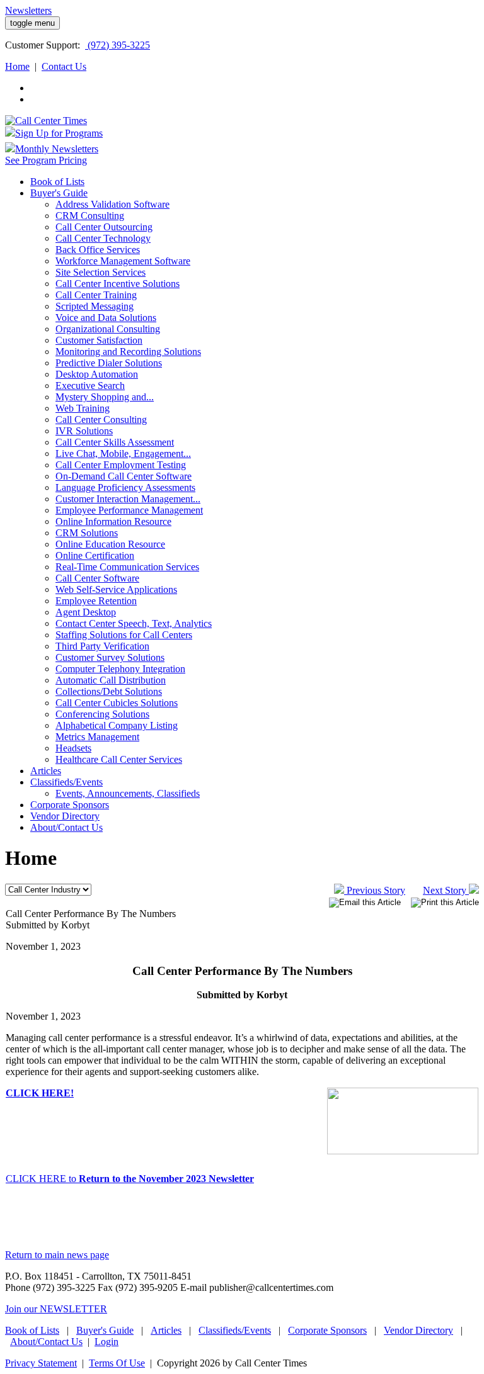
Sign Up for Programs (59, 133)
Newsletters (28, 10)
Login (106, 1341)
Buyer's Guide (105, 1330)
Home (17, 66)
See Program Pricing (46, 160)
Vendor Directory (418, 1330)
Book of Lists (32, 1330)
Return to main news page (57, 1254)
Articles (166, 1330)
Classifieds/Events (235, 1330)
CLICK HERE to (130, 1178)
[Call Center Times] (46, 120)
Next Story (446, 890)
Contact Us (64, 66)
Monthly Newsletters (56, 149)
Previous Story (374, 890)
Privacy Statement (41, 1363)
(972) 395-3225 (117, 45)
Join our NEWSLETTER (56, 1309)
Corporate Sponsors (327, 1330)
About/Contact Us (46, 1341)
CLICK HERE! (40, 1093)
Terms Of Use (117, 1363)
